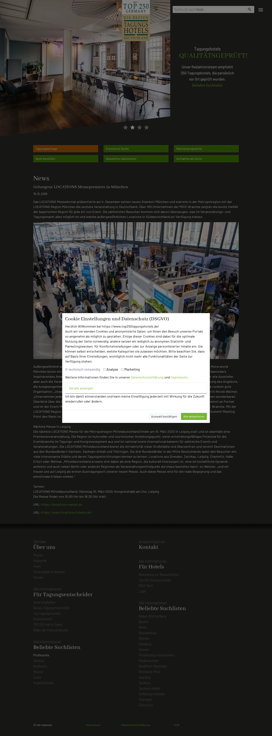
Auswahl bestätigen (164, 416)
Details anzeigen (81, 388)
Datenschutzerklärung (147, 377)
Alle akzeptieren (193, 416)
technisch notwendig (84, 369)
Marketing (132, 369)
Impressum (179, 377)
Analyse (112, 369)
